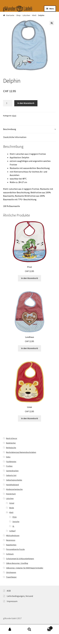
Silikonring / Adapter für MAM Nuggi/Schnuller (24, 568)
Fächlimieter (11, 461)
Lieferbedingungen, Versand (20, 596)
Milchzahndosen (12, 535)
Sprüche (15, 521)
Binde (11, 507)
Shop (18, 15)
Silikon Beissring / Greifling (17, 563)
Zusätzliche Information (14, 137)
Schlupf (12, 531)
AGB (9, 590)
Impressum (12, 601)
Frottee (9, 466)
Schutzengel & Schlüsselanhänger (20, 558)
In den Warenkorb (25, 103)
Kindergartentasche (14, 489)
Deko (8, 457)
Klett (34, 15)
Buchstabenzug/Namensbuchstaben (21, 452)
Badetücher (11, 443)
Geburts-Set (11, 475)
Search (29, 629)
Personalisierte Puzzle (15, 549)
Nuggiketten (11, 545)
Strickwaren (11, 572)
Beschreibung (9, 129)
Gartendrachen (12, 470)
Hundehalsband (12, 484)
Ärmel (11, 503)
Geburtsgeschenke (14, 480)
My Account (10, 629)
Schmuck (10, 554)
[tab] (29, 129)
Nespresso (10, 540)
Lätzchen (26, 15)
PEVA (14, 517)
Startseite (10, 15)
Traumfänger (11, 577)
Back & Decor (11, 438)
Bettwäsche (11, 447)
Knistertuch (11, 494)
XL (13, 526)
